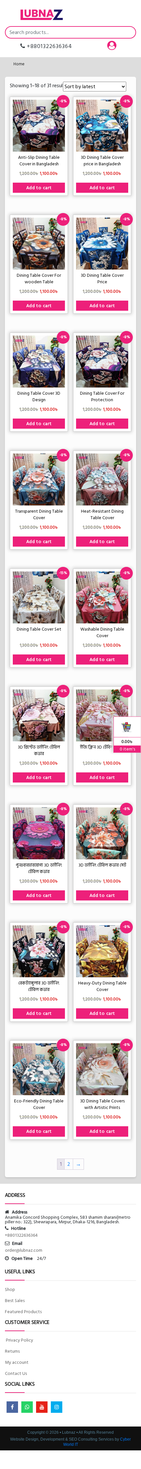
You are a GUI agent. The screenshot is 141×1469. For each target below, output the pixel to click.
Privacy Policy (19, 1340)
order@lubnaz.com (23, 1250)
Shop (10, 1289)
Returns (12, 1351)
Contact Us (16, 1373)
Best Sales (15, 1300)
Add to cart (39, 187)
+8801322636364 (48, 46)
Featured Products (23, 1311)
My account (17, 1362)
